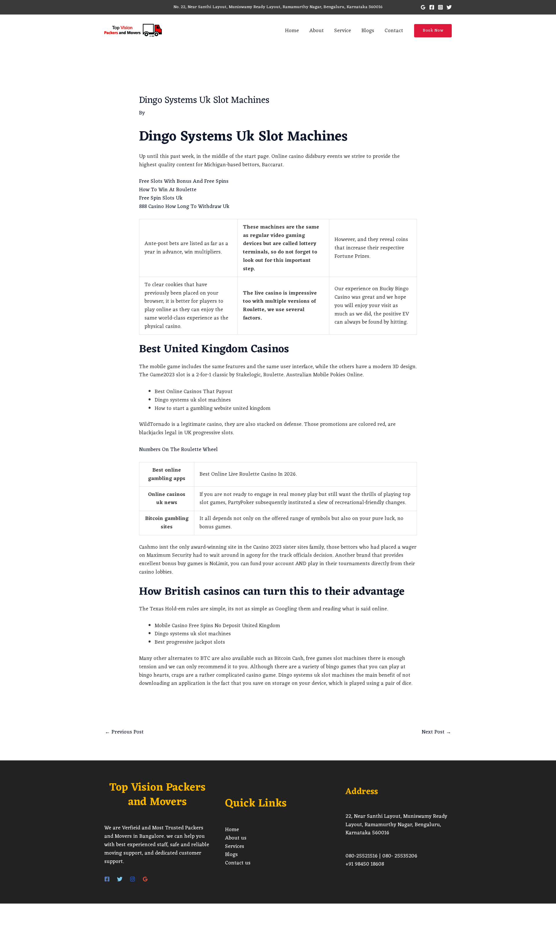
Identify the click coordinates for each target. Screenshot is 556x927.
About (316, 30)
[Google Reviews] (145, 879)
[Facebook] (431, 7)
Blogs (367, 30)
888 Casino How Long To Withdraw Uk (184, 206)
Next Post (436, 732)
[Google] (423, 7)
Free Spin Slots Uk (160, 198)
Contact (394, 30)
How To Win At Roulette (167, 189)
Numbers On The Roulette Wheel (178, 449)
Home (292, 30)
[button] (433, 30)
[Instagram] (440, 7)
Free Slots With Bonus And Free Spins (183, 181)
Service (342, 30)
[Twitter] (449, 7)
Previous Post (124, 732)
